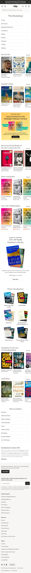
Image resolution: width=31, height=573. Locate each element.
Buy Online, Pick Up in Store (8, 536)
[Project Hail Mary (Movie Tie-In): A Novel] (18, 360)
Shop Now (15, 279)
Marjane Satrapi (5, 170)
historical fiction (16, 453)
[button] (2, 6)
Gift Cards (3, 533)
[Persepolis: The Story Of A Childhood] (6, 158)
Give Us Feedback (5, 507)
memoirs (25, 453)
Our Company (4, 546)
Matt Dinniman (4, 371)
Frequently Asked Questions (8, 496)
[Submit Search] (3, 10)
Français (12, 564)
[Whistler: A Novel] (6, 94)
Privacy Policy (20, 568)
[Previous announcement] (1, 2)
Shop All (28, 55)
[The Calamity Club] (19, 65)
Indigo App (4, 531)
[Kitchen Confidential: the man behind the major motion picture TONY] (18, 158)
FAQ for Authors (5, 510)
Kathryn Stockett (17, 76)
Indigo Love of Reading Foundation (10, 549)
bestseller (21, 450)
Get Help (3, 502)
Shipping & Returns (6, 499)
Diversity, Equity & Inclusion (8, 552)
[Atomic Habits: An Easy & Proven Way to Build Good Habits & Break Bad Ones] (18, 389)
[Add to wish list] (10, 71)
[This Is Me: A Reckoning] (6, 65)
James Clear (16, 401)
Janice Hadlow (16, 106)
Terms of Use (14, 570)
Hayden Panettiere (5, 77)
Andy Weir (15, 373)
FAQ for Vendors (5, 513)
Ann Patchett (4, 105)
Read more (3, 459)
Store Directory (5, 528)
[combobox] (17, 10)
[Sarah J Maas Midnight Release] (15, 126)
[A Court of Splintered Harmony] (6, 187)
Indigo (6, 568)
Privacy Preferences (5, 570)
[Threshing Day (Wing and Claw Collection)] (17, 187)
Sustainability (4, 554)
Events (3, 520)
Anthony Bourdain (17, 170)
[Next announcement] (29, 2)
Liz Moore (3, 401)
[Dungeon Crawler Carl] (6, 360)
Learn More (5, 471)
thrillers (11, 453)
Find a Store (4, 504)
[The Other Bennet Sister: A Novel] (18, 94)
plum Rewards (4, 523)
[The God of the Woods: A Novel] (6, 389)
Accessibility (4, 560)
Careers (3, 543)
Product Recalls (5, 557)
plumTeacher (4, 525)
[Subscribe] (27, 483)
